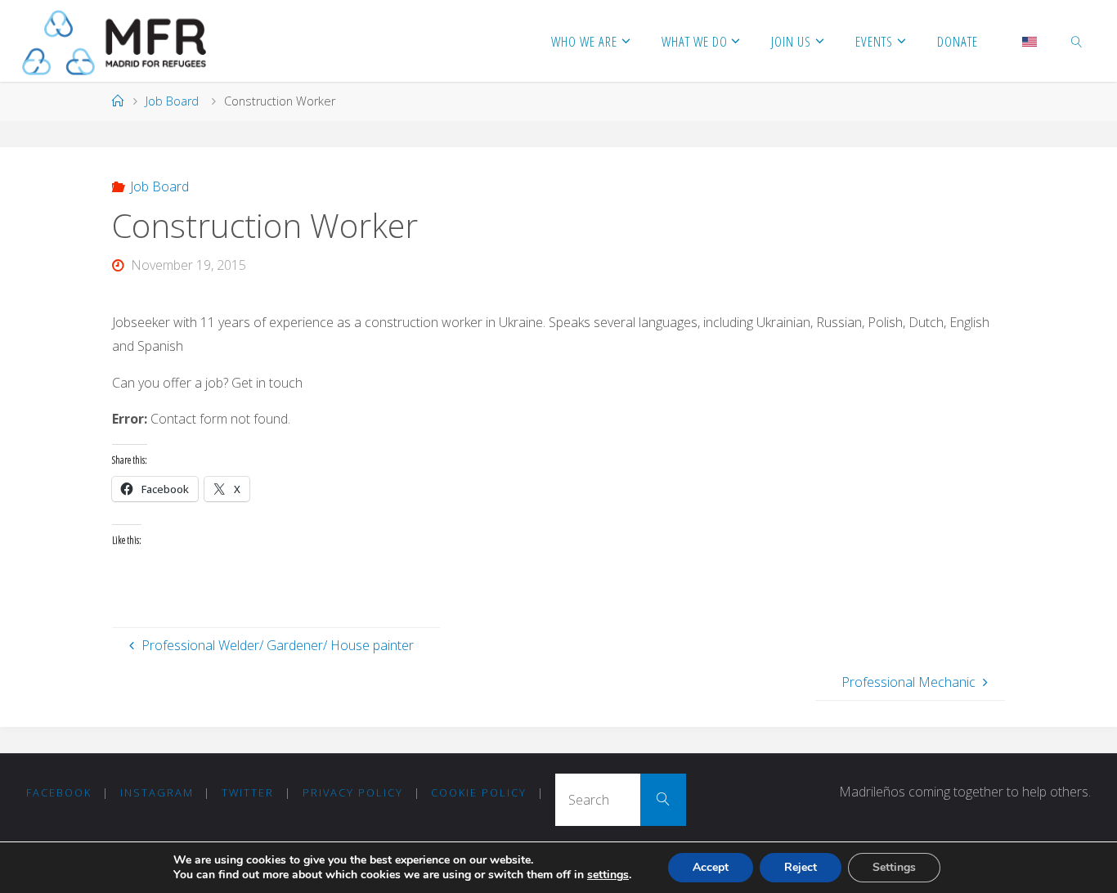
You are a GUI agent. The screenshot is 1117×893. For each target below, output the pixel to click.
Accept (711, 867)
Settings (894, 867)
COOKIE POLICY (479, 792)
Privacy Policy (353, 792)
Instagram (157, 792)
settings (608, 875)
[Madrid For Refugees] (114, 41)
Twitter (248, 792)
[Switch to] (1029, 41)
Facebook (59, 792)
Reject (800, 867)
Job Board (172, 101)
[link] (1076, 41)
